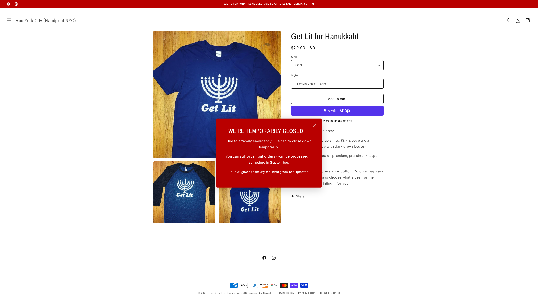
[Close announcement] (314, 125)
